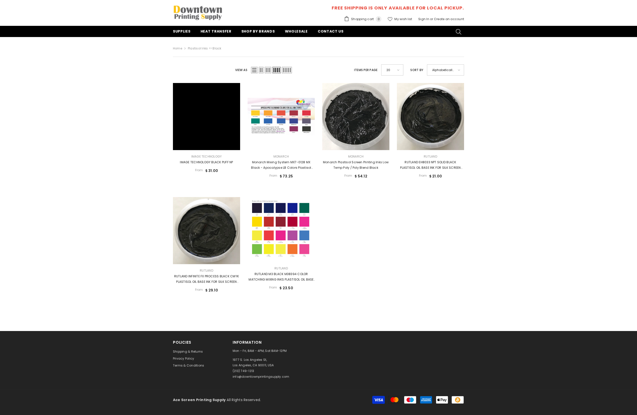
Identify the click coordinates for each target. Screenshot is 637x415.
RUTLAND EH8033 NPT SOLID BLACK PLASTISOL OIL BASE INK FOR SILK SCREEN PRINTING (430, 165)
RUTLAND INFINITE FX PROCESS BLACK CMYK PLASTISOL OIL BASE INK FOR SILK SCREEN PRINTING (206, 279)
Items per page (365, 70)
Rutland (430, 156)
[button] (254, 70)
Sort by (416, 70)
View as (241, 70)
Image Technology (206, 156)
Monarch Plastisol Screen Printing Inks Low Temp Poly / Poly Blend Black (356, 165)
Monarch (281, 156)
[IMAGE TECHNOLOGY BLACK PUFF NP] (206, 116)
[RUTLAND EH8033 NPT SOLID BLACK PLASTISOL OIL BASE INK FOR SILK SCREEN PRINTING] (430, 116)
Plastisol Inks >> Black (204, 48)
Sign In (424, 19)
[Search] (458, 32)
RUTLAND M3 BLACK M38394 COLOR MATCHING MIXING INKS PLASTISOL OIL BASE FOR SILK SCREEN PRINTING (281, 277)
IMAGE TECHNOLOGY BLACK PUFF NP (206, 162)
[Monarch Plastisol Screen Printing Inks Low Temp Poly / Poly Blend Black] (355, 116)
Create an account (449, 19)
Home (177, 48)
